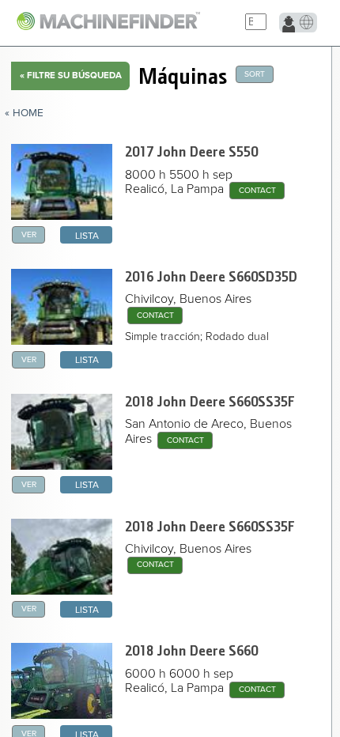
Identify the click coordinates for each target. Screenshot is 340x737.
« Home (24, 113)
